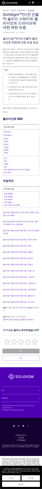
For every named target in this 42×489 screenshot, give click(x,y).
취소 (21, 358)
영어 (11, 319)
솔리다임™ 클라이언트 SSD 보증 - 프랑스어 (19, 271)
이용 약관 (21, 437)
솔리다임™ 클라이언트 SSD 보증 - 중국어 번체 (20, 239)
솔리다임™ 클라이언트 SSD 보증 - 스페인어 (19, 277)
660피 (6, 144)
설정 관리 (21, 484)
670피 (6, 138)
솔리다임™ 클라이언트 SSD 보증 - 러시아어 (19, 302)
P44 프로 (7, 132)
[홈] (9, 2)
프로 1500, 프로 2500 (12, 205)
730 (5, 161)
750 (5, 158)
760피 (6, 147)
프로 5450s (8, 199)
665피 (6, 141)
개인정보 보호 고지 (21, 435)
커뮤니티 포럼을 (26, 307)
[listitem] (14, 426)
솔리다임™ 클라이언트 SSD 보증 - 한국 (17, 246)
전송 (21, 351)
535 (5, 167)
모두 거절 (30, 478)
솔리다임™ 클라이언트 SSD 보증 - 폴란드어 (19, 296)
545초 (6, 153)
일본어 (23, 319)
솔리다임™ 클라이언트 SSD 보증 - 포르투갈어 (19, 289)
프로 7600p (8, 194)
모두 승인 (11, 478)
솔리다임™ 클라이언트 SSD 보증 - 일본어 (18, 252)
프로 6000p (8, 196)
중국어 (5, 319)
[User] (33, 3)
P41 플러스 (8, 135)
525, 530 (7, 172)
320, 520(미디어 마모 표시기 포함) (16, 169)
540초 (6, 164)
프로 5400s (8, 202)
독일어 (17, 319)
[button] (7, 341)
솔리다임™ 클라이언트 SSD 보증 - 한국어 (18, 258)
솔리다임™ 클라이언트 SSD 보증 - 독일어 (18, 264)
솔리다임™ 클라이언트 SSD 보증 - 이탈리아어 (19, 283)
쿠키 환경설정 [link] (21, 440)
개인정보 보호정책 (16, 468)
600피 (6, 150)
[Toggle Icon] (37, 3)
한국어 (30, 319)
